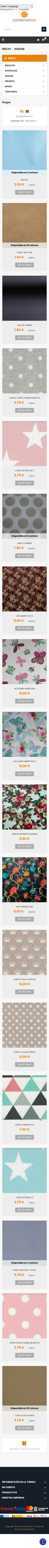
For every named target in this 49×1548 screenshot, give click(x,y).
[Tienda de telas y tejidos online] (24, 16)
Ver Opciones (24, 192)
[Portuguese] (12, 2)
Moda (8, 86)
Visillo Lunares (24, 543)
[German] (22, 2)
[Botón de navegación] (44, 29)
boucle (24, 179)
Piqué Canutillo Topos (24, 1270)
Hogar (9, 76)
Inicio (12, 58)
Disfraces (11, 70)
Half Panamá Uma (24, 906)
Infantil (10, 81)
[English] (7, 2)
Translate (23, 9)
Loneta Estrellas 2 (24, 470)
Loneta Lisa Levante (24, 1415)
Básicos (10, 65)
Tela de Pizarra (24, 325)
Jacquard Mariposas (24, 688)
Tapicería (11, 91)
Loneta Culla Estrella (25, 1052)
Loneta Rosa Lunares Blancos (24, 1342)
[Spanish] (2, 2)
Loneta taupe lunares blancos (24, 397)
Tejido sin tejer (24, 252)
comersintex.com (25, 1526)
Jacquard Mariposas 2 (24, 761)
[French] (17, 2)
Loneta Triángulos (24, 1124)
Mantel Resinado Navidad (24, 834)
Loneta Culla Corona (24, 979)
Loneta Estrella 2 (24, 1197)
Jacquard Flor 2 (24, 616)
